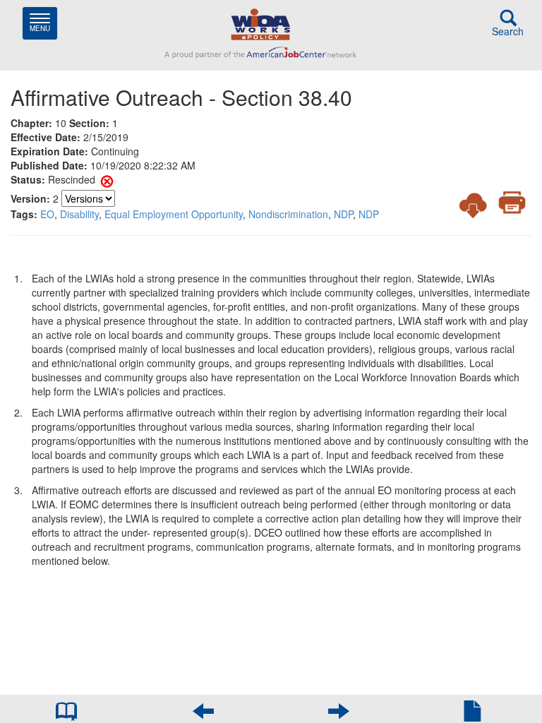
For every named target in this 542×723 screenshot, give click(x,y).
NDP (343, 214)
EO (47, 214)
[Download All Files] (473, 204)
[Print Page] (512, 202)
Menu (44, 23)
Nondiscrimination (288, 214)
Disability (79, 214)
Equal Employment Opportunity (173, 214)
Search (508, 31)
